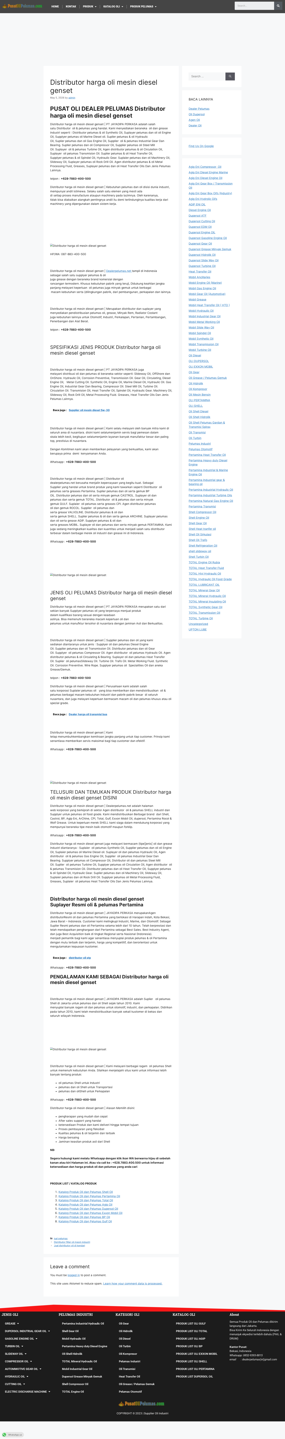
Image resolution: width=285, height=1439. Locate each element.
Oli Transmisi (127, 1369)
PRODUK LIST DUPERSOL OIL (194, 1376)
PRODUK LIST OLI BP (189, 1346)
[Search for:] (207, 76)
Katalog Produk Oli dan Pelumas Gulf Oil (85, 1221)
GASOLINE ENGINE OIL (19, 1338)
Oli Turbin (125, 1346)
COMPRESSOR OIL (17, 1361)
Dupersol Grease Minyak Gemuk (82, 1376)
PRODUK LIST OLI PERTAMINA (195, 1369)
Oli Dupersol (197, 114)
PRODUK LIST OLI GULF (191, 1323)
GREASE (10, 1323)
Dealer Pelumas (199, 108)
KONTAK (71, 6)
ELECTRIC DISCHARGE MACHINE (26, 1391)
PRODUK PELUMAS (141, 6)
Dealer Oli (195, 125)
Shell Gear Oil (70, 1331)
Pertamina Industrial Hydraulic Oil (83, 1323)
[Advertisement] (142, 38)
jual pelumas (61, 1238)
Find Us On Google (201, 146)
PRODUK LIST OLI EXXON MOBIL (196, 1353)
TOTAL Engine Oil (73, 1391)
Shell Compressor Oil (75, 1384)
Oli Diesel (124, 1338)
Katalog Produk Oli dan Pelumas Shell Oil (86, 1192)
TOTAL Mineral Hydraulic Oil (79, 1361)
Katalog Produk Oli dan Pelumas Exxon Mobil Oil (90, 1213)
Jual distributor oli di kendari (69, 1245)
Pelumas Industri (129, 1361)
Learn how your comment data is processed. (132, 1283)
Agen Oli (194, 120)
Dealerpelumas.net (119, 271)
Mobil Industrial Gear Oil (77, 1369)
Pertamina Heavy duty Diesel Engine (84, 1346)
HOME (55, 6)
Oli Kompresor (128, 1353)
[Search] (278, 6)
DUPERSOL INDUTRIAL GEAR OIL (26, 1331)
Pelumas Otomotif (130, 1391)
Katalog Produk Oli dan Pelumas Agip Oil (85, 1204)
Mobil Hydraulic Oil (73, 1338)
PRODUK (88, 6)
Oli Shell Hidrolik (72, 1353)
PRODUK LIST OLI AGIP (190, 1338)
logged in (74, 1275)
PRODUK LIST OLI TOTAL (191, 1331)
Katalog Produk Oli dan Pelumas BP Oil (84, 1217)
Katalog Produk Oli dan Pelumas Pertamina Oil (89, 1196)
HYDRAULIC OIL (15, 1376)
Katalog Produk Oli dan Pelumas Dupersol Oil (88, 1208)
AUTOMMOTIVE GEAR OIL (21, 1369)
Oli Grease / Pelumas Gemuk (137, 1384)
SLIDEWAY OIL (14, 1353)
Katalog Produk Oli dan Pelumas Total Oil (86, 1200)
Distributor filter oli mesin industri (72, 1242)
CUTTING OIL (13, 1384)
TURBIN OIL (12, 1346)
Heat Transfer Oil (129, 1376)
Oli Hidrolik (126, 1331)
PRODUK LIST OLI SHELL (191, 1361)
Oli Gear (124, 1323)
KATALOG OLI (111, 6)
